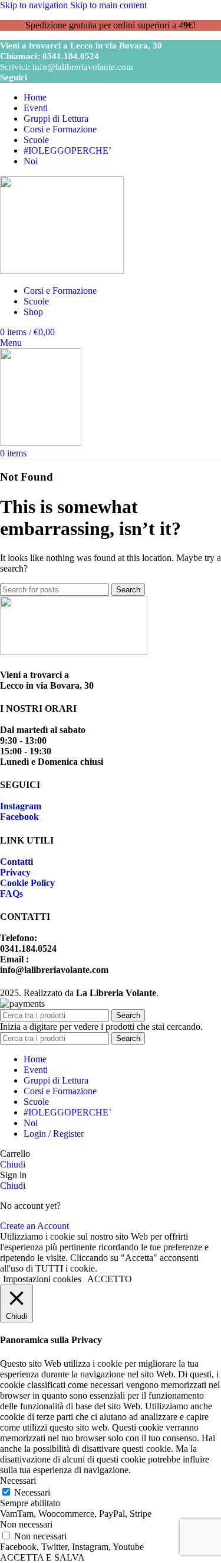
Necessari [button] (18, 1481)
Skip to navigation (35, 5)
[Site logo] (62, 270)
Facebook (19, 817)
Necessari (32, 1492)
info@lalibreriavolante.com (82, 67)
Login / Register (54, 1134)
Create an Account (34, 1226)
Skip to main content (108, 5)
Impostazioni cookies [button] (42, 1279)
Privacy (15, 872)
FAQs (11, 893)
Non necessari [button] (26, 1524)
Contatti (16, 862)
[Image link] (73, 652)
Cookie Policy (27, 883)
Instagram (20, 806)
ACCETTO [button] (109, 1279)
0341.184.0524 (70, 56)
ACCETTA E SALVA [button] (42, 1557)
